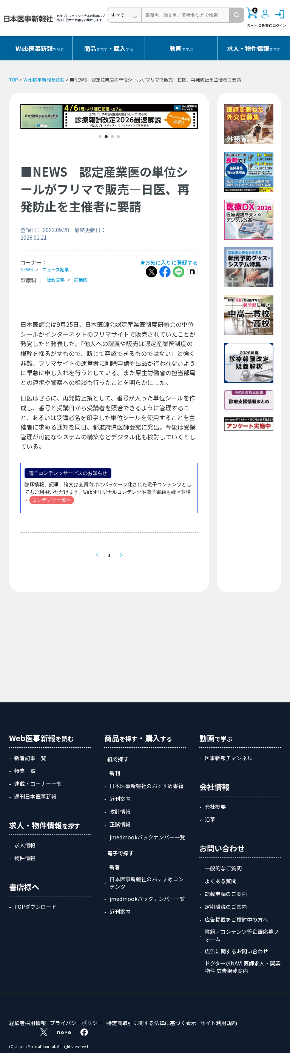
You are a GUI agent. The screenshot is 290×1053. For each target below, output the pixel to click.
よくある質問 (220, 881)
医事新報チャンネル (228, 758)
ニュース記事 (55, 269)
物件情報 (24, 858)
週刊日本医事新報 (35, 796)
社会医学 (55, 279)
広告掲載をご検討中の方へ (236, 919)
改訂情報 (120, 811)
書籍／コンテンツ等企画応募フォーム (242, 935)
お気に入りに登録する (171, 262)
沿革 (210, 819)
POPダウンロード (35, 906)
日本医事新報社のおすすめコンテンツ (147, 882)
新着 (115, 867)
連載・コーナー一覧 (38, 783)
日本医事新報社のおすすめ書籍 (147, 786)
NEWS (26, 269)
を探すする (108, 48)
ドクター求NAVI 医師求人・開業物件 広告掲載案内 (243, 966)
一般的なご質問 (223, 868)
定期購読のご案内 (226, 906)
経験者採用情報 (27, 1023)
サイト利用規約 (218, 1023)
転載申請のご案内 (226, 894)
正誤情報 (120, 824)
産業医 (81, 279)
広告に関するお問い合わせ (236, 951)
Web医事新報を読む (44, 79)
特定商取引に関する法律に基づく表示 (151, 1023)
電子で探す (120, 853)
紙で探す (117, 759)
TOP (13, 79)
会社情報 (214, 786)
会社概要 (215, 806)
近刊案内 (120, 798)
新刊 (115, 773)
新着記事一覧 (30, 758)
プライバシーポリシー (76, 1023)
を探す (254, 48)
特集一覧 (24, 770)
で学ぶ (181, 48)
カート (252, 18)
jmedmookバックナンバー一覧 (147, 837)
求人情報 (24, 845)
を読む (39, 48)
